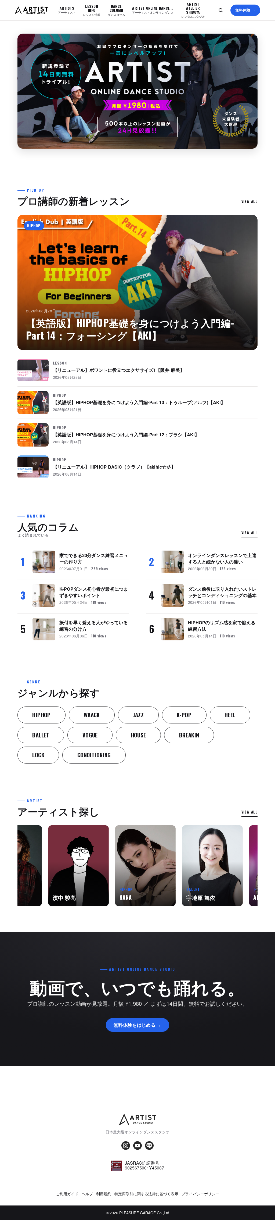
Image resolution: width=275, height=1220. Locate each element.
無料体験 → (245, 10)
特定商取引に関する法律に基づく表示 (146, 1193)
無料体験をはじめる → (137, 1024)
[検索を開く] (220, 10)
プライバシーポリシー (200, 1193)
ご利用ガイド (67, 1193)
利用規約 (103, 1193)
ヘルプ (87, 1193)
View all (249, 201)
